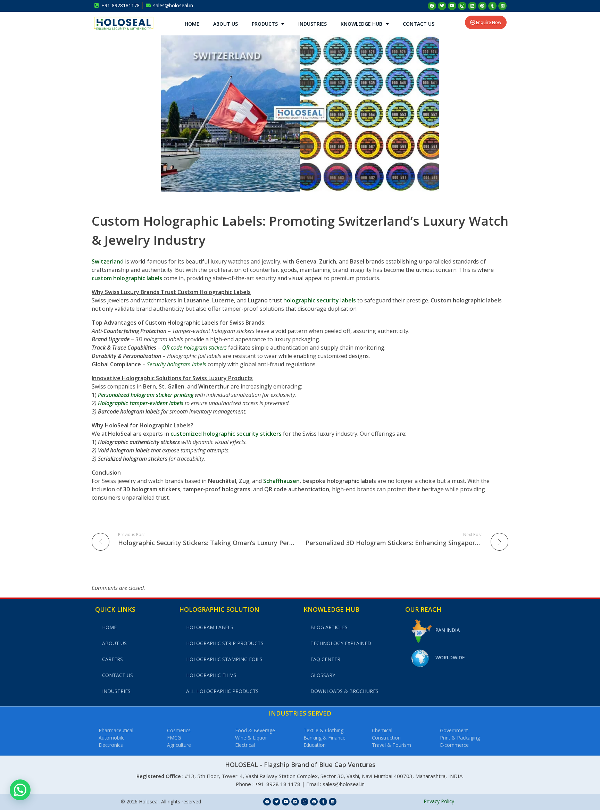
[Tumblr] (492, 6)
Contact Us (418, 23)
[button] (20, 789)
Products (265, 23)
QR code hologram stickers (194, 347)
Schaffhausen (281, 481)
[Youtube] (452, 6)
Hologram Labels (209, 627)
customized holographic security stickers (226, 433)
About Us (225, 23)
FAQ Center (325, 659)
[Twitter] (442, 6)
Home (192, 23)
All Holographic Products (222, 691)
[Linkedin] (472, 6)
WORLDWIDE (450, 657)
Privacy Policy (439, 801)
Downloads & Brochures (344, 691)
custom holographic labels (127, 278)
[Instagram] (462, 6)
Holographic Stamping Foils (224, 659)
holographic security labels (319, 300)
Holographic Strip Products (225, 643)
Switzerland (108, 261)
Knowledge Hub (361, 23)
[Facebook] (432, 6)
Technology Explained (340, 643)
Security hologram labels (176, 364)
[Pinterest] (482, 6)
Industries (312, 23)
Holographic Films (211, 675)
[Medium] (502, 6)
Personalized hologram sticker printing (145, 395)
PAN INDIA (447, 630)
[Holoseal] (124, 23)
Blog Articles (329, 627)
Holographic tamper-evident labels (140, 403)
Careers (112, 659)
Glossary (322, 675)
